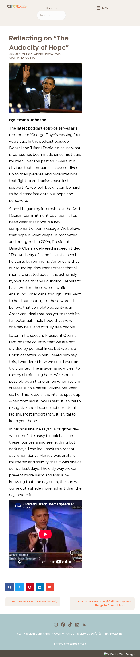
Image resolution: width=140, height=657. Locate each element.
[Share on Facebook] (9, 587)
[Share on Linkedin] (40, 587)
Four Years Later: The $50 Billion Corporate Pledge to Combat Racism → (105, 603)
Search (51, 8)
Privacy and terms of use (70, 644)
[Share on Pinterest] (30, 587)
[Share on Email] (50, 587)
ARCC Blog (28, 57)
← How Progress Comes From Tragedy (32, 601)
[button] (55, 624)
